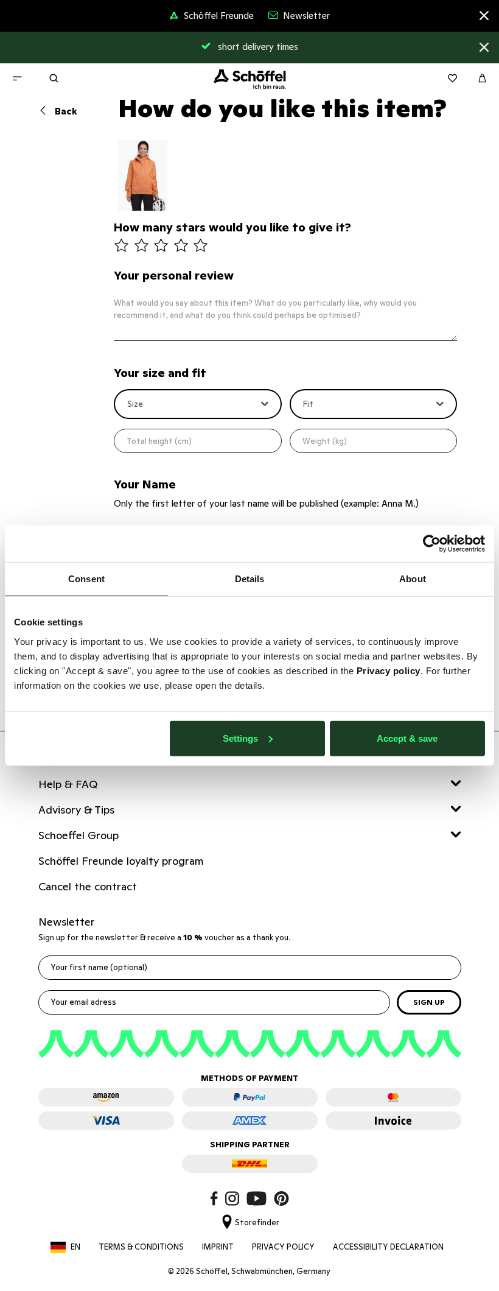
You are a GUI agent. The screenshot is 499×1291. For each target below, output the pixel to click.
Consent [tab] (86, 579)
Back (64, 111)
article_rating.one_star (121, 246)
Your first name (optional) (99, 967)
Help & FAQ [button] (68, 784)
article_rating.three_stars (161, 246)
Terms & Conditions (141, 1247)
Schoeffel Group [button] (78, 835)
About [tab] (412, 579)
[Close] (484, 17)
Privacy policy (388, 670)
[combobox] (198, 404)
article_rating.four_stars (181, 246)
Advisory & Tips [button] (76, 810)
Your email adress (83, 1002)
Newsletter (306, 15)
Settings (240, 738)
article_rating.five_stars (200, 246)
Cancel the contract (87, 886)
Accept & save (407, 738)
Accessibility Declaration (388, 1247)
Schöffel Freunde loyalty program (122, 861)
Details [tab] (250, 579)
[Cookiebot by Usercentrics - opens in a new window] (432, 544)
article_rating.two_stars (141, 246)
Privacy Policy (283, 1247)
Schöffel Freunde (219, 15)
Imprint (218, 1247)
